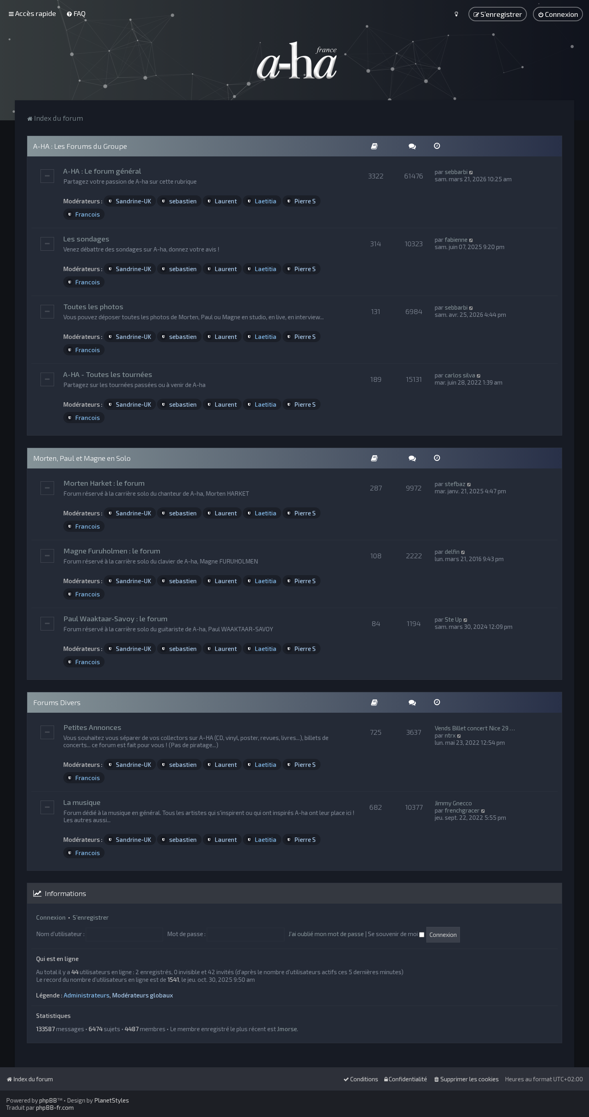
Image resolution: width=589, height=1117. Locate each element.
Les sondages (86, 238)
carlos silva (460, 375)
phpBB (48, 1100)
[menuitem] (76, 13)
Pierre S (305, 201)
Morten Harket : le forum (104, 482)
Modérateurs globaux (142, 995)
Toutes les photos (93, 306)
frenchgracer (462, 810)
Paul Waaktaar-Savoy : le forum (115, 618)
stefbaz (455, 483)
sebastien (183, 201)
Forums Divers (57, 702)
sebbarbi (456, 171)
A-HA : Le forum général (102, 170)
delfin (452, 551)
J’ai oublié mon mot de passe (326, 933)
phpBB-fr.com (55, 1107)
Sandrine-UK (133, 201)
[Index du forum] (294, 60)
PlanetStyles (111, 1100)
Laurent (226, 201)
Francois (87, 214)
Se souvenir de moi (393, 933)
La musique (82, 802)
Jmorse (287, 1028)
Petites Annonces (92, 727)
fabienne (456, 239)
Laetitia (265, 201)
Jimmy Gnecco (453, 803)
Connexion (51, 917)
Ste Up (453, 619)
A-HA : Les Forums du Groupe (80, 146)
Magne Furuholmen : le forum (111, 550)
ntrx (450, 735)
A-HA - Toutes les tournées (107, 374)
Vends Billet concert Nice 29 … (475, 728)
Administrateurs (86, 995)
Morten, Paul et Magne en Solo (82, 458)
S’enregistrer (91, 917)
